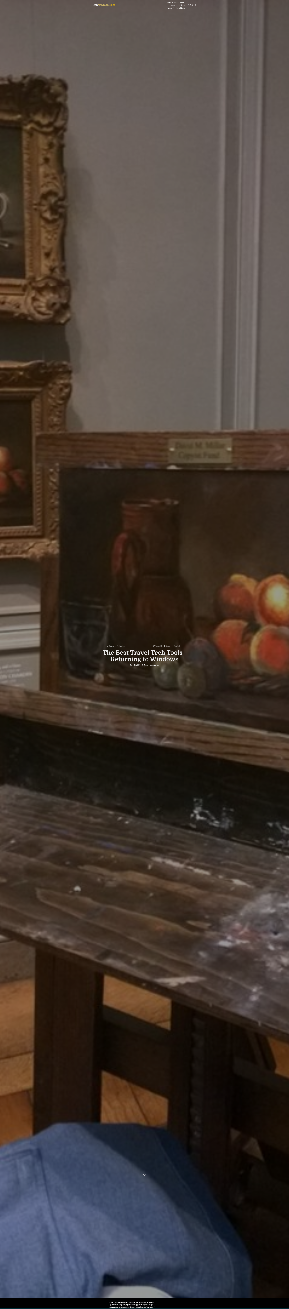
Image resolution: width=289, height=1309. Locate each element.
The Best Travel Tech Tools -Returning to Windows (144, 656)
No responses (154, 665)
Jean (146, 665)
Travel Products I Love (176, 8)
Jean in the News (178, 5)
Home (168, 2)
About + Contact (178, 2)
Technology (121, 646)
